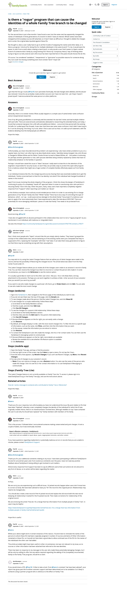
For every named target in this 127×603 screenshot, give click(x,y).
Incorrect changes (18, 62)
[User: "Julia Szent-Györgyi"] (10, 231)
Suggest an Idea (98, 62)
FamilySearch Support (32, 442)
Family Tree (106, 75)
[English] (17, 4)
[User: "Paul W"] (10, 30)
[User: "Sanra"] (10, 251)
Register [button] (52, 77)
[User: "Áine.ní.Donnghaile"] (10, 87)
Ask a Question (105, 73)
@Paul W (31, 92)
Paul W (15, 28)
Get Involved (106, 84)
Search (106, 78)
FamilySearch (22, 295)
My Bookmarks (105, 49)
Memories (106, 87)
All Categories (96, 69)
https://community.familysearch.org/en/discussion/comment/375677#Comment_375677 (52, 224)
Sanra (14, 250)
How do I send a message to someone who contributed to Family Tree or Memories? (37, 385)
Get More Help (97, 46)
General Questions (106, 81)
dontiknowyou (17, 561)
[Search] (95, 4)
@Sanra (11, 401)
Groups (94, 96)
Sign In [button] (41, 77)
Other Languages (106, 89)
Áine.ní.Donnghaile (18, 86)
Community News (105, 93)
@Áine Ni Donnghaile (15, 147)
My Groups (96, 59)
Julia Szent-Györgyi (18, 230)
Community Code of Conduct (102, 36)
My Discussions (97, 52)
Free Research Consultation (101, 42)
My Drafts (105, 56)
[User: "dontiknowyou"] (10, 562)
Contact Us (96, 39)
